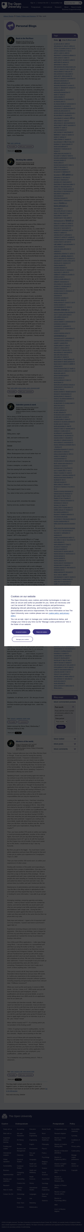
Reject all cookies (41, 632)
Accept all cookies (21, 632)
